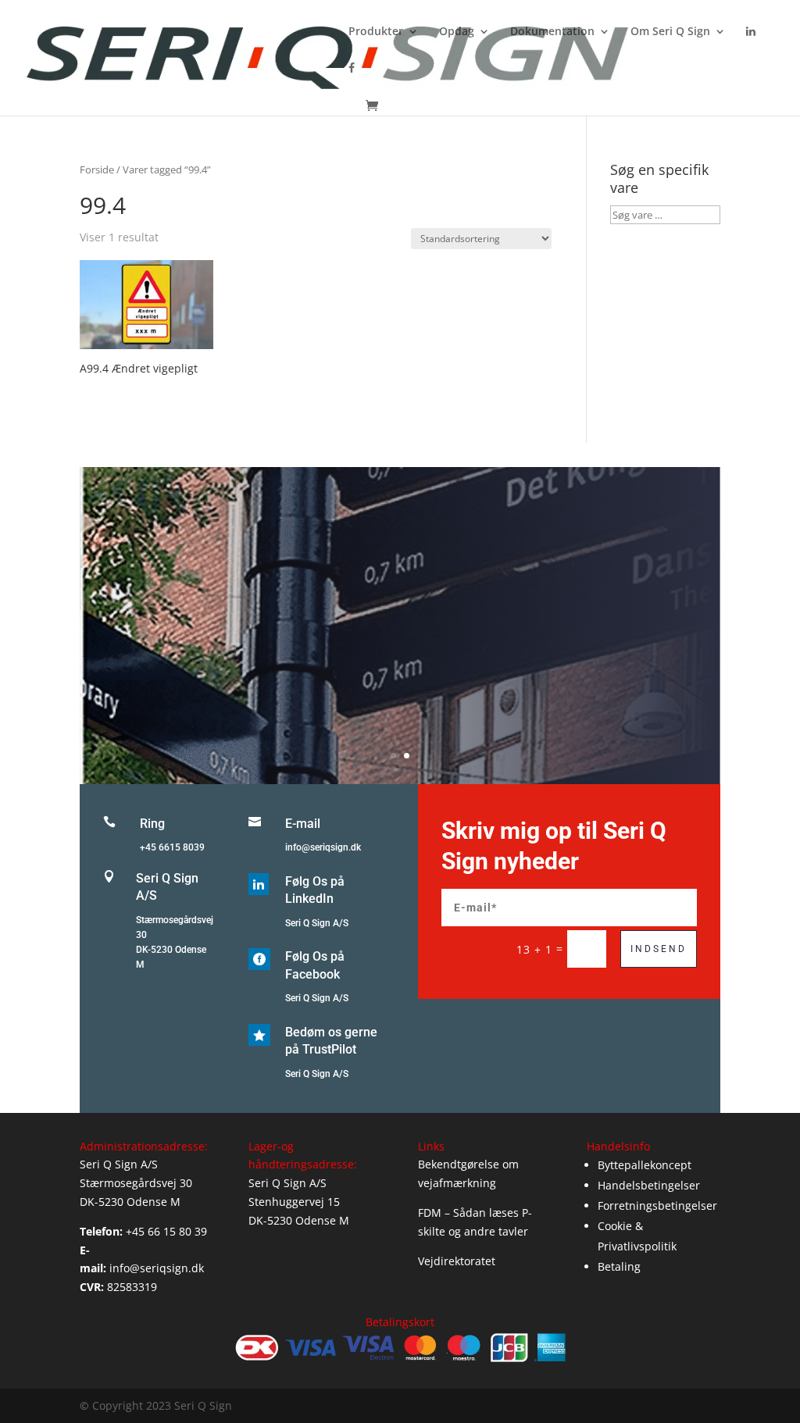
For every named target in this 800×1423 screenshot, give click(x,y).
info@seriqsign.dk (323, 847)
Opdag (456, 32)
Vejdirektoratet (456, 1261)
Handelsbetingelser (649, 1185)
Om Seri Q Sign (670, 32)
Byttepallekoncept (644, 1164)
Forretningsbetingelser (657, 1205)
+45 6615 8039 (172, 847)
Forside (97, 169)
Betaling (619, 1266)
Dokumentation (552, 32)
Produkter (375, 32)
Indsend (658, 948)
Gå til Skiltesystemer (400, 669)
